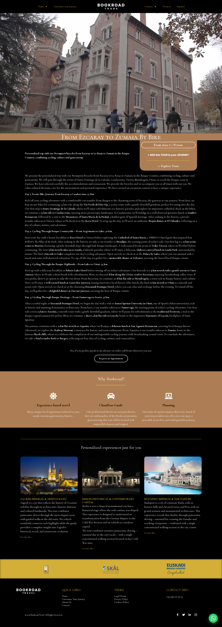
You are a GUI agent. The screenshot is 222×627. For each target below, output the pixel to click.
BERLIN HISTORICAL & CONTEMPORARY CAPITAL (108, 500)
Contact (149, 6)
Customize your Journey (65, 6)
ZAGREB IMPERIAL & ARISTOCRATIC (43, 499)
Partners (167, 6)
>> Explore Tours (168, 166)
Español (181, 6)
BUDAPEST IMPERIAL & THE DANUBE (167, 499)
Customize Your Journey (73, 599)
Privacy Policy (121, 599)
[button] (213, 618)
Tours (41, 6)
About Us (66, 602)
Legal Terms (120, 596)
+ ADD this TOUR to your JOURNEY (168, 154)
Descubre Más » (26, 537)
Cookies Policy (121, 602)
